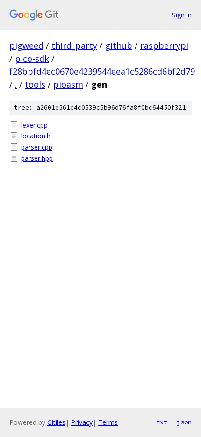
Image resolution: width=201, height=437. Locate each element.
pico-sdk (32, 58)
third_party (74, 45)
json (184, 422)
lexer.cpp (34, 125)
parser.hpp (37, 158)
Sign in (182, 14)
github (118, 45)
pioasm (68, 84)
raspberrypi (164, 45)
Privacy (82, 422)
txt (161, 422)
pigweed (26, 45)
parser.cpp (36, 147)
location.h (35, 135)
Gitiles (56, 422)
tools (35, 84)
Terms (108, 422)
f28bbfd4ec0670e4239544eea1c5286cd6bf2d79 (102, 71)
